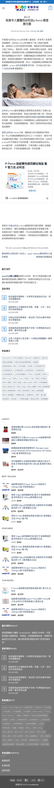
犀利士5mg (7, 378)
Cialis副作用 (27, 707)
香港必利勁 (35, 399)
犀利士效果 (41, 732)
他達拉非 (36, 358)
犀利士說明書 (18, 736)
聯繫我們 (6, 760)
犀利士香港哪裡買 (9, 391)
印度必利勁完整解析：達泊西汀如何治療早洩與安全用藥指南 (29, 318)
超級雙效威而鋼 (8, 744)
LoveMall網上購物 (36, 31)
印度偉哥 (26, 715)
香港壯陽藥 (24, 399)
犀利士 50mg (18, 378)
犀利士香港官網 (23, 391)
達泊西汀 (14, 399)
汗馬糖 (13, 728)
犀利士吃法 (19, 732)
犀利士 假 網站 (41, 378)
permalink (44, 248)
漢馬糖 (21, 728)
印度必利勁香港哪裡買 (23, 362)
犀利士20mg (37, 728)
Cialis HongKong (15, 707)
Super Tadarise (8, 715)
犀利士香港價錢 (43, 387)
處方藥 (43, 395)
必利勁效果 (19, 370)
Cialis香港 (26, 711)
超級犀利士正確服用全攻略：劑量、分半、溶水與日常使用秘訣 (29, 308)
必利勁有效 (29, 370)
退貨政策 (6, 770)
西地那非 (6, 399)
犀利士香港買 (7, 740)
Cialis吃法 (37, 707)
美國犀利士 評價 (33, 395)
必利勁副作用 (39, 366)
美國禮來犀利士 (34, 740)
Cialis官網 (47, 707)
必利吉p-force (12, 132)
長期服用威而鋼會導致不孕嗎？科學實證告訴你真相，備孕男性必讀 (29, 329)
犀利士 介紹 (29, 378)
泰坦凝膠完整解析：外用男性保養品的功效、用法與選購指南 (29, 297)
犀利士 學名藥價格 (40, 382)
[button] (3, 8)
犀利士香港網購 (37, 391)
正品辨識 (37, 374)
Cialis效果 (6, 711)
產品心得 (27, 17)
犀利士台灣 (27, 382)
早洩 (30, 374)
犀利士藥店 (7, 736)
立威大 (17, 740)
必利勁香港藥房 (20, 374)
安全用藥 (22, 366)
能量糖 (45, 740)
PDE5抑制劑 (17, 358)
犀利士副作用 (7, 732)
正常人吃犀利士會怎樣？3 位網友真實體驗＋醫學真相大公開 (30, 339)
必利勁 (30, 366)
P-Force (47, 711)
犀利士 (45, 374)
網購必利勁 (20, 395)
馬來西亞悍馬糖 (32, 744)
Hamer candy (37, 711)
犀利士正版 (21, 387)
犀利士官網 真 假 (9, 387)
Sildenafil (28, 358)
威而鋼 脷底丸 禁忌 (9, 366)
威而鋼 (35, 362)
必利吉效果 (9, 68)
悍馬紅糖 (6, 728)
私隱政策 (6, 765)
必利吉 (5, 110)
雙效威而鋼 (20, 744)
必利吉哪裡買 (22, 65)
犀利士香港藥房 (8, 395)
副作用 (44, 358)
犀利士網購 (32, 387)
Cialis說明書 (16, 711)
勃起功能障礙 (38, 117)
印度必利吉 (13, 225)
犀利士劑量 (17, 382)
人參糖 (17, 715)
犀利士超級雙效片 (31, 736)
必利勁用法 (40, 370)
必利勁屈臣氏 (7, 370)
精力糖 (24, 740)
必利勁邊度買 (7, 374)
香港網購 (44, 399)
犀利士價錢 (7, 382)
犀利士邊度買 (45, 736)
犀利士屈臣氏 (30, 732)
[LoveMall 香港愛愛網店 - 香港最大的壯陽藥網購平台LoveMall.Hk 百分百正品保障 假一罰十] (27, 8)
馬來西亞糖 (44, 744)
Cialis (5, 707)
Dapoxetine (7, 358)
